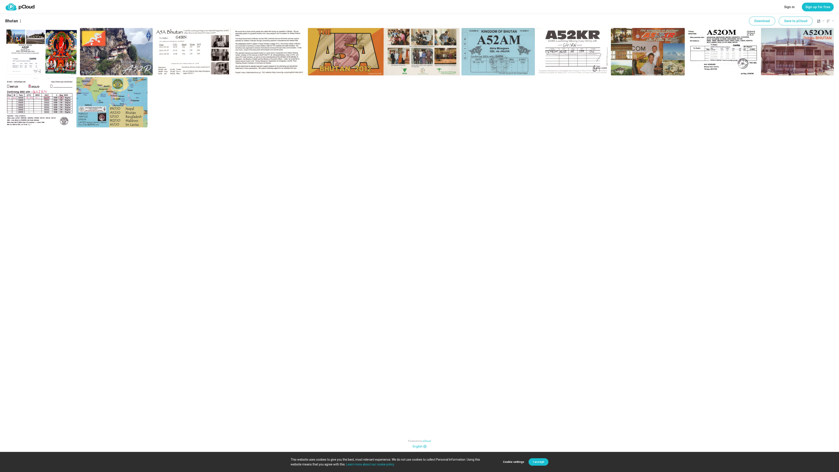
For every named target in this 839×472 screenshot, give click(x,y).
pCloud (427, 441)
